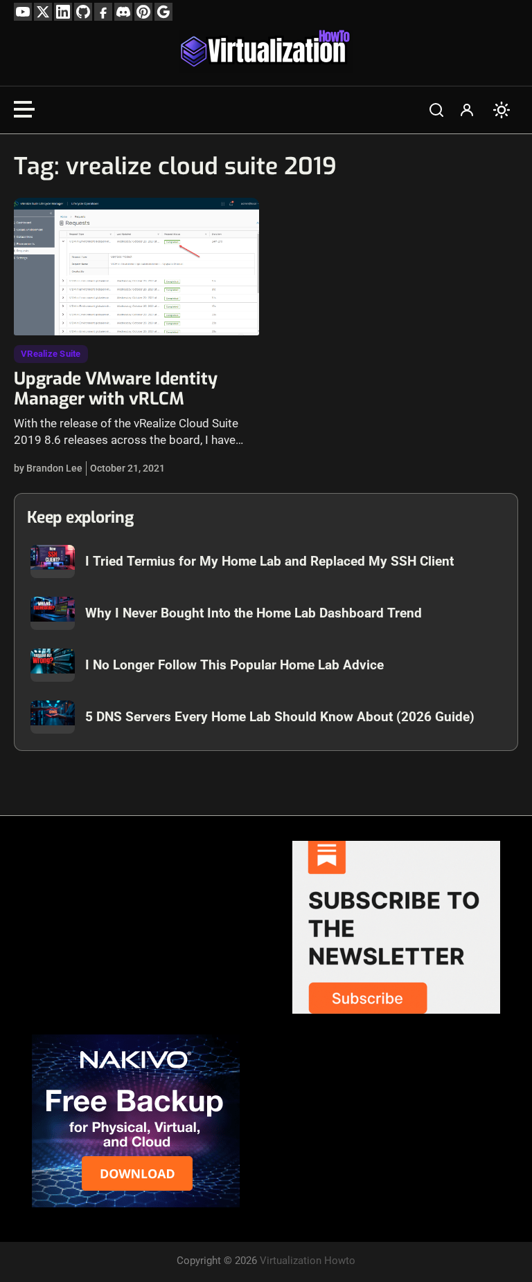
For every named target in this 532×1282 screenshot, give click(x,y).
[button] (436, 110)
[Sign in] (467, 110)
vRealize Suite (51, 354)
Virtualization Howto (307, 1260)
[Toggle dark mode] (501, 110)
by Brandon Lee (48, 468)
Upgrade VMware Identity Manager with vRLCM (116, 389)
